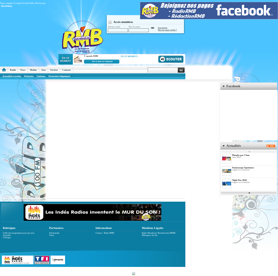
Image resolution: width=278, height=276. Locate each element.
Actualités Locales (12, 76)
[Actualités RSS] (270, 146)
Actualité (7, 235)
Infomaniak (54, 233)
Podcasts (28, 76)
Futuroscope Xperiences (243, 167)
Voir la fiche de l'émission (102, 61)
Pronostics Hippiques (59, 76)
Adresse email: (114, 27)
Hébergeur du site (149, 235)
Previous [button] (249, 151)
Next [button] (249, 192)
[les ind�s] (92, 220)
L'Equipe (7, 237)
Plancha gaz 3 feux (241, 155)
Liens (51, 235)
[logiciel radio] (139, 273)
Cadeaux (41, 76)
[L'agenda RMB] (78, 63)
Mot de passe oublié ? (167, 30)
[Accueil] (4, 70)
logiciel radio (179, 269)
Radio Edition (112, 269)
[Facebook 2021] (209, 18)
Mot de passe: (135, 27)
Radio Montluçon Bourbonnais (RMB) (158, 233)
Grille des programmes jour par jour (18, 233)
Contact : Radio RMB (105, 233)
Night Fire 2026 (239, 180)
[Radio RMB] (98, 30)
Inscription (162, 27)
